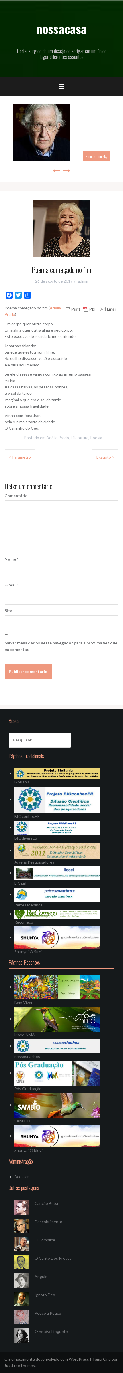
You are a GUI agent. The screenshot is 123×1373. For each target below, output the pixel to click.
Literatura (79, 437)
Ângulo (41, 1276)
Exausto (103, 457)
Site (8, 610)
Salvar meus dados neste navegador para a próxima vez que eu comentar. (61, 646)
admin (83, 281)
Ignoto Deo (45, 1294)
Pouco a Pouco (48, 1313)
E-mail (12, 584)
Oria (107, 1359)
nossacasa (61, 28)
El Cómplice (45, 1239)
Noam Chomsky (96, 156)
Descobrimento (48, 1221)
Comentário (17, 495)
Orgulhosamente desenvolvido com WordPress (46, 1359)
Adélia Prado (57, 437)
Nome (11, 559)
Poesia (96, 437)
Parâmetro (21, 457)
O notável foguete (51, 1331)
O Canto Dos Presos (53, 1258)
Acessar (21, 1176)
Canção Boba (46, 1203)
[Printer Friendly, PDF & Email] (90, 308)
